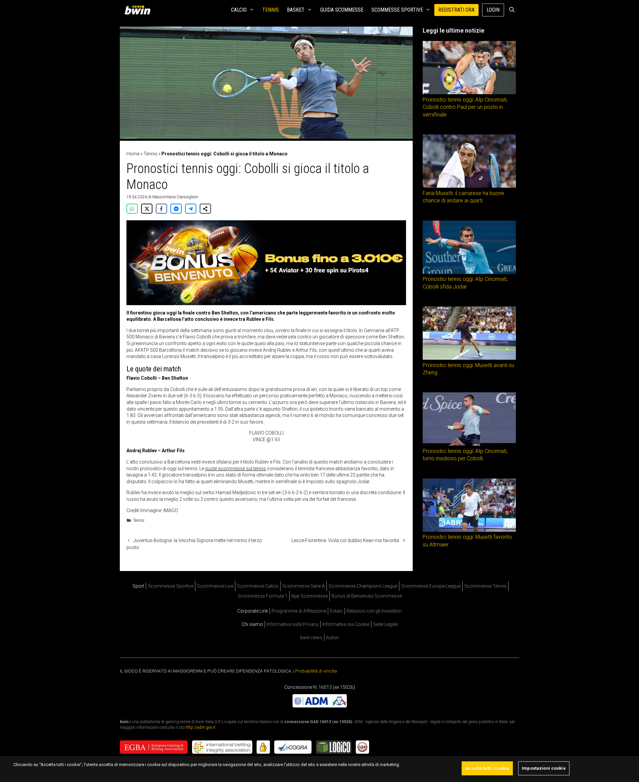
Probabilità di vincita (316, 671)
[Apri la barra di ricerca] (511, 10)
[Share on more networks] (205, 209)
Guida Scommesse (341, 10)
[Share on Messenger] (176, 209)
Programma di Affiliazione (299, 611)
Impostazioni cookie (543, 768)
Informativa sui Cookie (345, 624)
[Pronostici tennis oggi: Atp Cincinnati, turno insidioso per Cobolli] (469, 444)
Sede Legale (385, 624)
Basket (296, 10)
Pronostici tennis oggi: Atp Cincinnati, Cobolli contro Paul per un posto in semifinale (465, 107)
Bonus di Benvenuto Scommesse (366, 596)
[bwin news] (139, 10)
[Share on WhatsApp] (132, 209)
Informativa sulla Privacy (293, 624)
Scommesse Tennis (485, 586)
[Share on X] (146, 209)
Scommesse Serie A (303, 586)
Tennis (270, 10)
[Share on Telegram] (190, 209)
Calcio (239, 10)
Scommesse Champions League (362, 586)
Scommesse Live (215, 586)
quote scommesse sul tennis (235, 468)
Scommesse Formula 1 (263, 596)
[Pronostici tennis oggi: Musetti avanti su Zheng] (469, 358)
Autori (332, 637)
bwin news (311, 637)
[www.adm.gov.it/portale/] (320, 705)
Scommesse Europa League (431, 586)
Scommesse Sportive (397, 10)
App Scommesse (309, 596)
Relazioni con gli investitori (374, 611)
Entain (336, 611)
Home (132, 153)
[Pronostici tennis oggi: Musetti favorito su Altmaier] (469, 530)
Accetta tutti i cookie (487, 768)
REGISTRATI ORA (456, 10)
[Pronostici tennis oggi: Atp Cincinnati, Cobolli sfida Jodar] (469, 272)
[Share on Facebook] (161, 209)
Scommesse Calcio (258, 586)
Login (493, 10)
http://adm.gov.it (200, 727)
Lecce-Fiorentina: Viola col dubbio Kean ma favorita (345, 540)
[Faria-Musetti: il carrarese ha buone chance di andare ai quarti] (469, 186)
